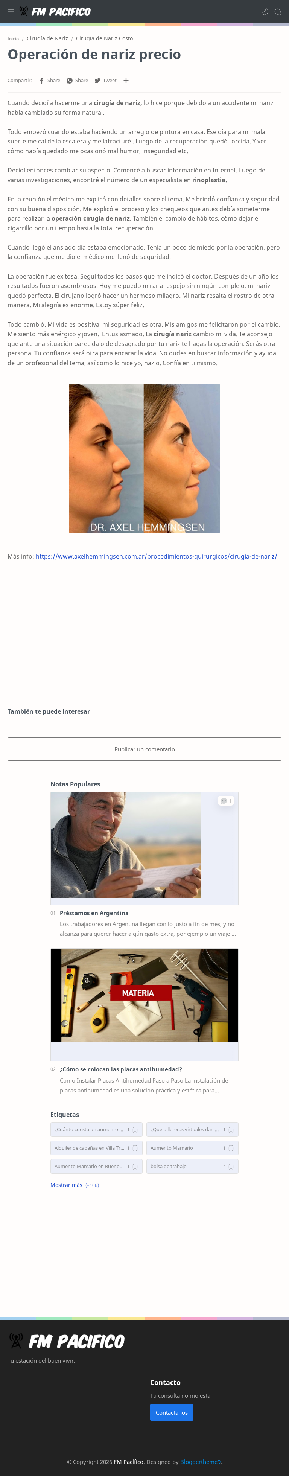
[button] (265, 11)
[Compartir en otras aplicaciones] (126, 80)
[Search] (277, 11)
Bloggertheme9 (200, 1461)
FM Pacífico (128, 1461)
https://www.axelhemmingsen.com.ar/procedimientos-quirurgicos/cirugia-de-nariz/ (156, 556)
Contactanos (172, 1412)
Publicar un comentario (144, 749)
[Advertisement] (144, 639)
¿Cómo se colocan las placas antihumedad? (121, 1069)
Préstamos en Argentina (94, 913)
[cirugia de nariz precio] (144, 458)
